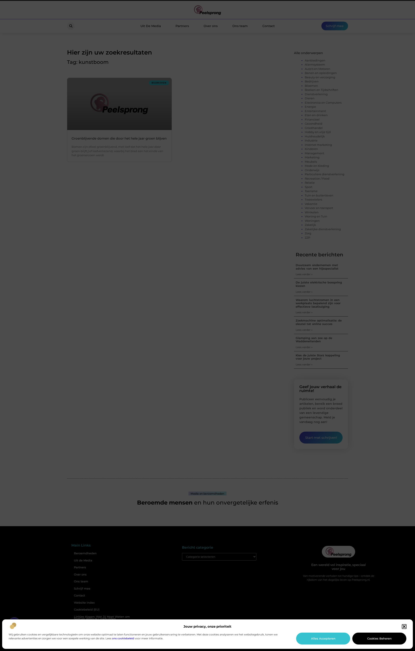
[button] (404, 626)
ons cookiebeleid (123, 638)
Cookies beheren (379, 638)
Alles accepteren (323, 638)
